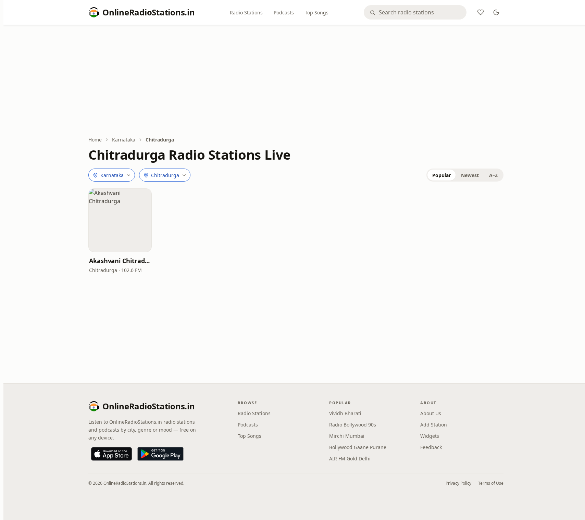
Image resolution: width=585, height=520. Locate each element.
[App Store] (111, 454)
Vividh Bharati (345, 413)
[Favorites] (480, 12)
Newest (470, 175)
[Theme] (496, 12)
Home (95, 139)
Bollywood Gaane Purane (357, 447)
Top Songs (316, 12)
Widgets (429, 436)
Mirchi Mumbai (346, 436)
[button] (120, 220)
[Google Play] (160, 454)
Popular (441, 175)
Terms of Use (490, 483)
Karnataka (123, 139)
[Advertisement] (295, 81)
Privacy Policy (458, 483)
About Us (430, 413)
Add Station (433, 424)
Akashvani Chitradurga (120, 261)
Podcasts (284, 12)
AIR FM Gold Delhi (350, 458)
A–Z (493, 175)
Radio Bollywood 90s (352, 424)
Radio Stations (246, 12)
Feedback (431, 447)
